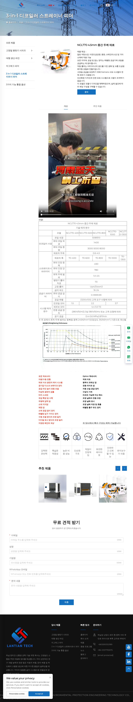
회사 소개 (41, 5)
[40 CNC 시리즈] (83, 489)
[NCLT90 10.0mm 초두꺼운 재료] (113, 489)
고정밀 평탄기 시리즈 (16, 50)
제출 (66, 602)
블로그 (83, 5)
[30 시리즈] (52, 489)
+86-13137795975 (105, 650)
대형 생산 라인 (13, 58)
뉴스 (75, 5)
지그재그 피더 (12, 66)
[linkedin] (129, 662)
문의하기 (93, 5)
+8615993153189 (105, 644)
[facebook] (129, 654)
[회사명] (21, 5)
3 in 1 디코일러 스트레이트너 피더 (16, 75)
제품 (50, 5)
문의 (86, 92)
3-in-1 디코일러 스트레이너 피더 (40, 22)
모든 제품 (10, 43)
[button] (117, 468)
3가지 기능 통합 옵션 (15, 84)
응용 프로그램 (64, 5)
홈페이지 (12, 22)
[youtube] (129, 647)
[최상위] (129, 669)
